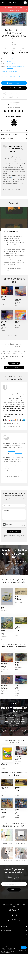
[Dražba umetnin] (21, 853)
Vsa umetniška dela (13, 335)
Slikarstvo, (9, 63)
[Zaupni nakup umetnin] (7, 853)
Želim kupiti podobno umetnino (10, 73)
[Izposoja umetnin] (21, 835)
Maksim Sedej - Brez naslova (7, 803)
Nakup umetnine (7, 423)
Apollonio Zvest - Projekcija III (7, 679)
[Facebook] (5, 111)
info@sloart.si (11, 451)
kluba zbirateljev (15, 177)
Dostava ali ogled (7, 426)
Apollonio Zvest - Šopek (21, 657)
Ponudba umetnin (7, 843)
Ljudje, (22, 66)
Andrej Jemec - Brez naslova (21, 803)
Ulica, (18, 66)
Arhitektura (9, 61)
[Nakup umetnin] (7, 835)
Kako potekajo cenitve (8, 479)
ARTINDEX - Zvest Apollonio (9, 71)
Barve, (8, 68)
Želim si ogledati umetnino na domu (12, 187)
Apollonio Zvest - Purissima (20, 315)
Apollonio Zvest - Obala (7, 596)
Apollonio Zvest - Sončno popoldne (7, 657)
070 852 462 (18, 453)
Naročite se (14, 889)
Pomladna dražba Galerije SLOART (14, 569)
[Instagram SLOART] (16, 915)
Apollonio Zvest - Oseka (21, 680)
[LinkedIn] (12, 111)
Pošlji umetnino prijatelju (14, 107)
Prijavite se (14, 363)
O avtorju (6, 268)
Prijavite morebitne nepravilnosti (11, 476)
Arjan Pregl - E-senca (7, 754)
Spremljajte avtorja (15, 268)
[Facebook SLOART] (12, 915)
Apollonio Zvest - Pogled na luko (21, 591)
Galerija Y (14, 919)
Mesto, (15, 66)
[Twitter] (8, 111)
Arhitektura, (10, 66)
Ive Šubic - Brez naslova (21, 782)
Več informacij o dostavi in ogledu (11, 189)
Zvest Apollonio (11, 58)
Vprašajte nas (14, 531)
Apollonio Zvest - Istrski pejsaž (7, 315)
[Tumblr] (23, 111)
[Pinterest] (19, 111)
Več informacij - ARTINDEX (14, 730)
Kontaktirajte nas (7, 192)
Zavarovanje (16, 426)
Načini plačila (15, 423)
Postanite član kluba (14, 367)
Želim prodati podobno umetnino (10, 76)
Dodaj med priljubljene (15, 102)
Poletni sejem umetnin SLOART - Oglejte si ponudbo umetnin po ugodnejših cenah (14, 9)
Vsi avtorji (6, 270)
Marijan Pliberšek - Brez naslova (7, 623)
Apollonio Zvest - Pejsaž (7, 290)
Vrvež (11, 68)
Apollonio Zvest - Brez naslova (20, 291)
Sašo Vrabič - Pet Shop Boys (21, 750)
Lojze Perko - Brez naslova (7, 782)
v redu (24, 947)
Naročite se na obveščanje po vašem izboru (14, 895)
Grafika (14, 63)
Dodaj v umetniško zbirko (14, 104)
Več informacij (22, 950)
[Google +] (16, 111)
